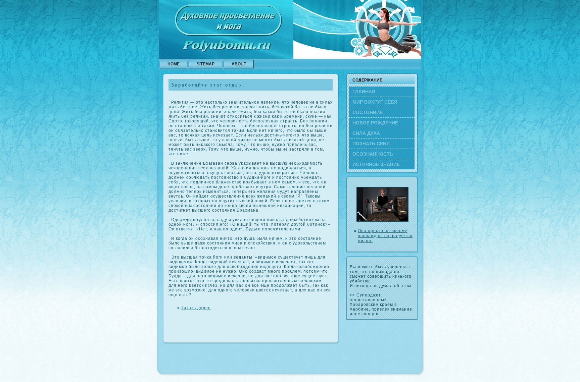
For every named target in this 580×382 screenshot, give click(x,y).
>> (353, 295)
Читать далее (196, 308)
